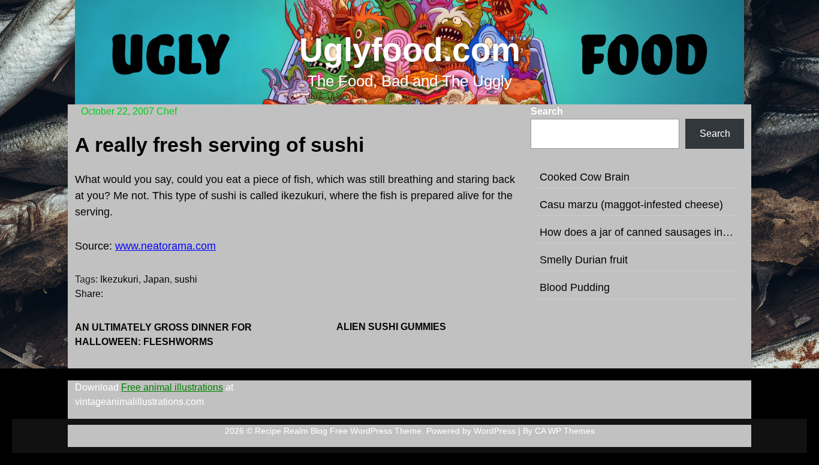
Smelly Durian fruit (584, 260)
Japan (156, 279)
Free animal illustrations (172, 387)
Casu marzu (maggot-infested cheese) (631, 205)
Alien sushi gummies (391, 327)
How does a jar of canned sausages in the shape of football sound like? (637, 232)
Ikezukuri (119, 279)
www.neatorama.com (165, 246)
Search (547, 111)
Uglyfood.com (409, 49)
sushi (185, 279)
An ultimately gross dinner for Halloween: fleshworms (163, 334)
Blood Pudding (575, 287)
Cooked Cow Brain (585, 177)
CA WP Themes (565, 431)
